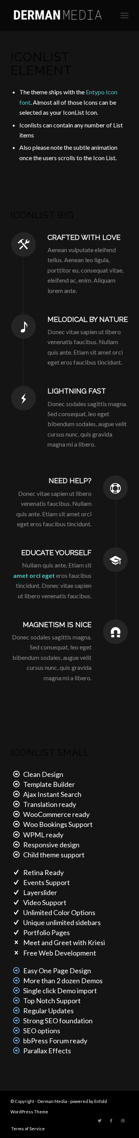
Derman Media (52, 1101)
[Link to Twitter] (99, 1120)
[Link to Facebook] (111, 1120)
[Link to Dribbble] (123, 1120)
